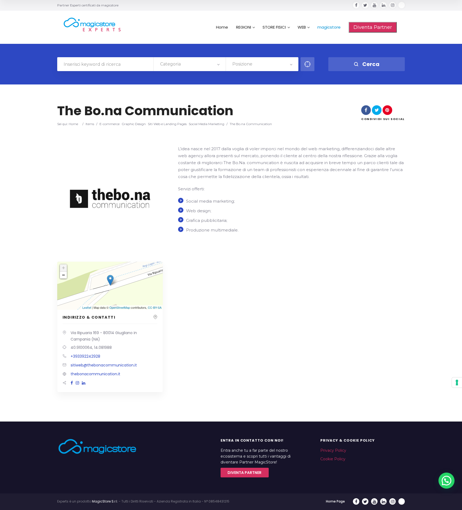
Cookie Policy (332, 459)
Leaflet (86, 307)
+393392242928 (85, 356)
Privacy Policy (333, 450)
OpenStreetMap (119, 307)
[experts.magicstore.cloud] (89, 24)
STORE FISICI (274, 27)
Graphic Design (134, 124)
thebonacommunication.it (95, 374)
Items (90, 124)
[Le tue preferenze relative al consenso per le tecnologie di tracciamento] (457, 382)
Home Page (335, 501)
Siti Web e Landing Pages (167, 124)
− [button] (63, 275)
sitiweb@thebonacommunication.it (104, 365)
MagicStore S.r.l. (105, 501)
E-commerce (109, 124)
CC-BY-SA (154, 307)
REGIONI (243, 27)
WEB (302, 27)
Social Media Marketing (206, 124)
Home (222, 27)
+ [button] (63, 268)
